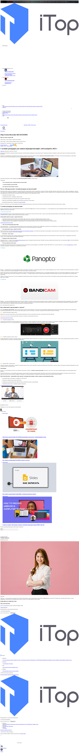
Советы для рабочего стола (13, 667)
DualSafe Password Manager (47, 660)
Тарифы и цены (69, 660)
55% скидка (2, 131)
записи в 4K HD (22, 202)
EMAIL (2, 529)
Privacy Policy (23, 733)
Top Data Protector (62, 660)
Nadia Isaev (2, 151)
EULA (17, 674)
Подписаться (13, 721)
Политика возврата (4, 674)
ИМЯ (1, 528)
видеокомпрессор (70, 244)
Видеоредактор (5, 112)
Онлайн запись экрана (25, 660)
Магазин (4, 107)
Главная (1, 145)
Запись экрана (9, 145)
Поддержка (5, 728)
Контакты (6, 663)
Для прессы (11, 663)
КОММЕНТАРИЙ (3, 536)
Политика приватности (12, 674)
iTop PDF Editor (39, 660)
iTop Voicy (19, 660)
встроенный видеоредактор (20, 240)
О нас (4, 663)
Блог (5, 145)
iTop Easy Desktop (13, 660)
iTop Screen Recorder (4, 213)
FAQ (3, 115)
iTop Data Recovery (32, 660)
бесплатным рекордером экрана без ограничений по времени (22, 230)
